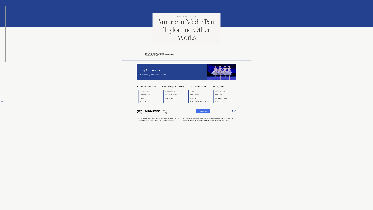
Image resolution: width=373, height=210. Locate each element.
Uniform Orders (194, 98)
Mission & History (145, 91)
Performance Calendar (171, 94)
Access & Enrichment (170, 102)
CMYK (171, 120)
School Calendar (194, 94)
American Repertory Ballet (173, 86)
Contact (142, 98)
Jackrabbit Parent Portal (221, 98)
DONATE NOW (203, 111)
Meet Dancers (170, 98)
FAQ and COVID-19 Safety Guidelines (200, 102)
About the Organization (146, 86)
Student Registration (220, 91)
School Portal (218, 94)
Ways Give (144, 102)
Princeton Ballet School (196, 86)
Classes (192, 91)
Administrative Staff (145, 94)
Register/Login (217, 86)
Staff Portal (218, 102)
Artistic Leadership (170, 91)
